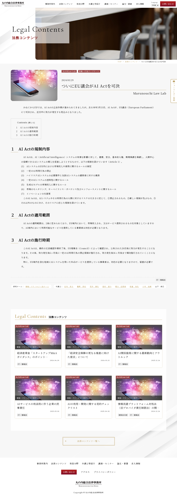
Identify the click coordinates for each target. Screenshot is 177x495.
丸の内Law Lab (69, 71)
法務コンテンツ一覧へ (88, 441)
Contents (22, 122)
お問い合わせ (168, 3)
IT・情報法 (161, 280)
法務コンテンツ (66, 3)
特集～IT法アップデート (89, 71)
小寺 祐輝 (146, 286)
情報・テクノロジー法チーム (37, 286)
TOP (120, 61)
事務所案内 (50, 3)
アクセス (85, 471)
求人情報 (140, 3)
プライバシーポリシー (105, 471)
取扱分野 (80, 3)
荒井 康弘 (94, 286)
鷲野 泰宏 (81, 286)
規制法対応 (123, 415)
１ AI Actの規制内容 (27, 127)
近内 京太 (68, 286)
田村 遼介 (107, 286)
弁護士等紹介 (94, 3)
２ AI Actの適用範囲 (27, 131)
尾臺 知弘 (134, 286)
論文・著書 (127, 3)
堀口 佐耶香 (120, 286)
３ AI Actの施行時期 (27, 135)
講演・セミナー (111, 3)
